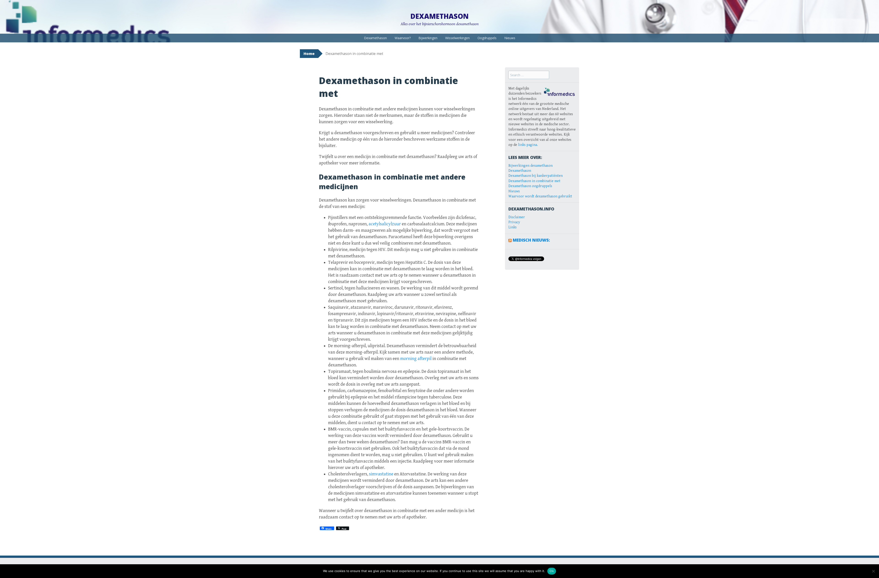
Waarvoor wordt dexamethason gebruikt (540, 196)
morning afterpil (415, 358)
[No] (873, 571)
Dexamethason (439, 16)
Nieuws (509, 38)
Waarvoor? (403, 38)
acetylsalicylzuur (385, 224)
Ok (552, 571)
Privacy (514, 222)
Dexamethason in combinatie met (534, 181)
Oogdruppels (486, 38)
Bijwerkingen (427, 38)
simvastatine (381, 474)
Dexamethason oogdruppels (530, 186)
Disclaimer (516, 217)
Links (512, 227)
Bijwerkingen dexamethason (530, 166)
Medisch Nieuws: (531, 240)
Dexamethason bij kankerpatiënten (535, 176)
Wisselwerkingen (457, 38)
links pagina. (528, 145)
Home (309, 53)
